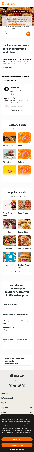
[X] (19, 385)
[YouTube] (23, 385)
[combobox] (14, 34)
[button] (28, 34)
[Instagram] (15, 385)
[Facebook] (10, 385)
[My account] (30, 3)
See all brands (15, 272)
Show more (7, 67)
